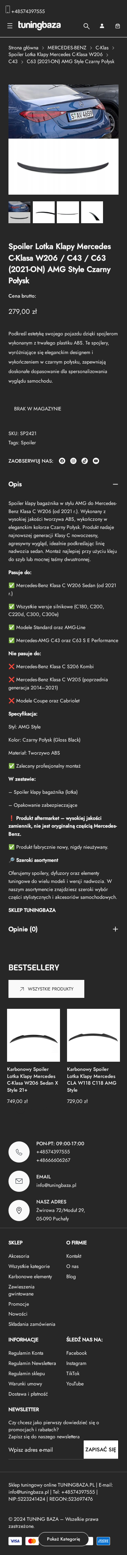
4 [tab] (57, 1108)
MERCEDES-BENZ (67, 47)
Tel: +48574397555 (74, 1491)
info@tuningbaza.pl (56, 1185)
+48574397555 (28, 11)
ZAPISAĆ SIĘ (100, 1449)
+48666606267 (53, 1160)
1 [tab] (20, 1108)
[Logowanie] (102, 26)
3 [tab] (45, 1108)
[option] (44, 212)
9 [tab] (63, 1115)
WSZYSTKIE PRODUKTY (50, 989)
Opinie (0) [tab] (23, 929)
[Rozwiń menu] (10, 26)
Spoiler (28, 442)
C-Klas (102, 47)
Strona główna (23, 47)
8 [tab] (107, 1108)
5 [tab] (70, 1108)
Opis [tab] (15, 484)
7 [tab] (94, 1108)
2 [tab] (33, 1108)
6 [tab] (82, 1108)
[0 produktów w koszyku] (117, 26)
